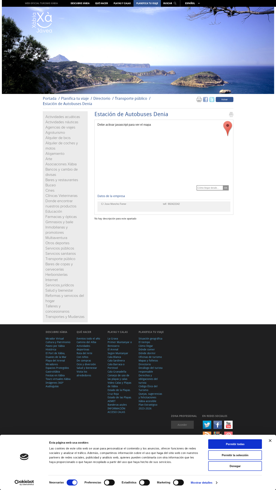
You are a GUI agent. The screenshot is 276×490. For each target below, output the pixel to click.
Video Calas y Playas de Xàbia (119, 384)
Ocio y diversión (86, 364)
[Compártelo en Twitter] (211, 99)
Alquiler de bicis (58, 138)
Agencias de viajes (60, 127)
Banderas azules (117, 404)
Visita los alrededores (84, 373)
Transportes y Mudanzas (64, 317)
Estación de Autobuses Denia (67, 103)
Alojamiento (54, 153)
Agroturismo (55, 132)
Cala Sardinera (116, 360)
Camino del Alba (86, 342)
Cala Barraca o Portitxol (116, 366)
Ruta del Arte (84, 353)
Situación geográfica (150, 338)
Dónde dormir (147, 353)
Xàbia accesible (147, 401)
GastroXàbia (53, 371)
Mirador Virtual (55, 338)
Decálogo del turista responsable (150, 369)
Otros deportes (57, 243)
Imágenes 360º (54, 382)
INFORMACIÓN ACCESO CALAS (116, 410)
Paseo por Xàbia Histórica (55, 347)
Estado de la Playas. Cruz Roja (119, 391)
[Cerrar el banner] (270, 440)
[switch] (109, 482)
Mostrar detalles (201, 482)
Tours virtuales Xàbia (58, 379)
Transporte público (131, 98)
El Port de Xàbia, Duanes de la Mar (56, 355)
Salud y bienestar (59, 290)
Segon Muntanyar (118, 353)
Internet (51, 280)
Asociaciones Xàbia (61, 164)
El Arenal (113, 349)
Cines (49, 190)
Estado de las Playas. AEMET (120, 399)
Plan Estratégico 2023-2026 (148, 406)
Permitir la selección (235, 455)
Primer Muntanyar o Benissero (120, 344)
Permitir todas (235, 444)
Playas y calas (122, 3)
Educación (53, 211)
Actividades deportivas (83, 347)
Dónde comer (147, 349)
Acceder (182, 424)
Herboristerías (56, 274)
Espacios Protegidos (57, 368)
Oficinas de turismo (150, 357)
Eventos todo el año (88, 338)
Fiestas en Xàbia (55, 375)
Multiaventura (56, 238)
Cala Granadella (117, 371)
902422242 (174, 204)
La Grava (113, 338)
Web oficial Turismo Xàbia (41, 3)
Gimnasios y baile (59, 222)
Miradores (52, 364)
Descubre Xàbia (80, 3)
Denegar (235, 466)
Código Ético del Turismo (148, 388)
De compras (84, 360)
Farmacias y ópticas (61, 217)
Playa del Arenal (55, 360)
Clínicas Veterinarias (61, 196)
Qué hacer (101, 3)
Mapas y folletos (148, 360)
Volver (224, 99)
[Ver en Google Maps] (228, 128)
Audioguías (52, 386)
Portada (50, 98)
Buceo (50, 185)
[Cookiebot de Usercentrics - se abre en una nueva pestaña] (24, 482)
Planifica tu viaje (147, 3)
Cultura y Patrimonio (58, 342)
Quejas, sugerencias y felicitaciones (150, 395)
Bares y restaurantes (61, 180)
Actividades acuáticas (62, 117)
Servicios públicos (59, 248)
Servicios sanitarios (60, 253)
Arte (48, 159)
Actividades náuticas (61, 122)
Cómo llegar (146, 346)
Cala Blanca (114, 357)
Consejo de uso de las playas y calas (118, 377)
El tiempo (144, 342)
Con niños (82, 357)
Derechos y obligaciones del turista (148, 379)
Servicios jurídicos (59, 285)
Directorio (102, 98)
